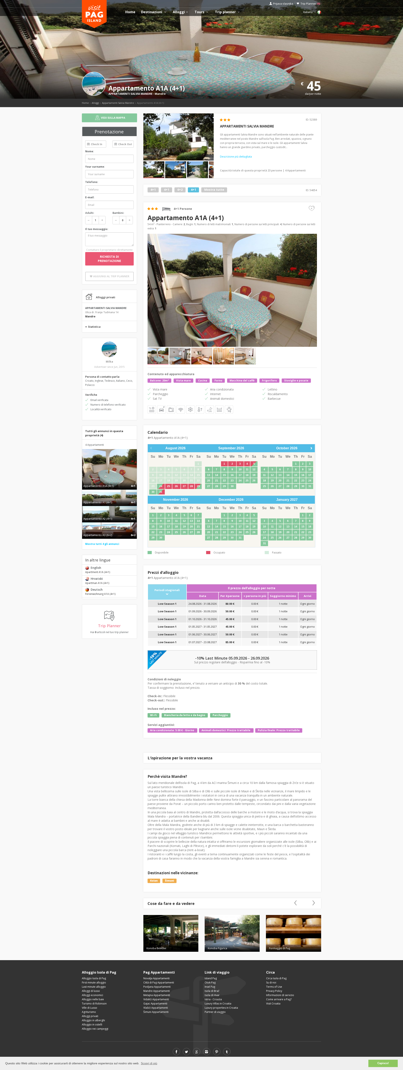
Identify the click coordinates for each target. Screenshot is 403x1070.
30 (153, 491)
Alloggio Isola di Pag (94, 978)
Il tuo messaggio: (96, 229)
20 (208, 480)
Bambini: (118, 213)
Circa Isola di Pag (276, 978)
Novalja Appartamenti (156, 978)
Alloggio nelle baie (93, 999)
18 (247, 475)
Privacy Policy (274, 991)
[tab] (109, 481)
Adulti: (89, 213)
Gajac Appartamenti (155, 1003)
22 (224, 480)
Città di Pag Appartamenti (158, 982)
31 (160, 491)
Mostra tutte (214, 190)
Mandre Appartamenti (156, 991)
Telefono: (91, 182)
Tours (200, 12)
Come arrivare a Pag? (279, 999)
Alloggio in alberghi (93, 1020)
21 (216, 480)
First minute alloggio (94, 982)
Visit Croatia (273, 1003)
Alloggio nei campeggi (95, 1029)
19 (254, 475)
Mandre (160, 94)
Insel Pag (210, 987)
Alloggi (179, 12)
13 (208, 475)
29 (198, 486)
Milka (109, 361)
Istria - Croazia (213, 999)
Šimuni (169, 881)
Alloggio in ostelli (92, 1024)
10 (240, 469)
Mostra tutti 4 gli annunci (102, 544)
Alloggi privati (90, 1016)
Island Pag (211, 978)
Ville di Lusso (89, 1008)
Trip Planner (310, 3)
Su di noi (271, 982)
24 (160, 486)
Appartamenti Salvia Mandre (118, 102)
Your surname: (95, 166)
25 (168, 486)
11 (247, 469)
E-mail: (89, 197)
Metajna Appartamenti (156, 995)
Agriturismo (89, 1012)
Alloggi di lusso (91, 991)
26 (176, 486)
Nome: (89, 151)
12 (254, 469)
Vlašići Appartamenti (155, 1008)
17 (240, 475)
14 (216, 475)
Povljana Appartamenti (157, 987)
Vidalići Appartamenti (156, 999)
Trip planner (226, 12)
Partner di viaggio (215, 1012)
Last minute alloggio (94, 987)
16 (232, 475)
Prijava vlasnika (283, 3)
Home (130, 12)
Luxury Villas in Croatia (218, 1003)
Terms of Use (274, 987)
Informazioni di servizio (280, 995)
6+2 (180, 190)
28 (191, 486)
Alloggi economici (92, 995)
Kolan (154, 881)
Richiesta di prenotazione (109, 259)
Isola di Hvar (212, 995)
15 (224, 475)
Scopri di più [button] (149, 1063)
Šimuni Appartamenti (156, 1012)
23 (232, 480)
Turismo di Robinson (94, 1003)
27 (184, 486)
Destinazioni (152, 12)
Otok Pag (210, 982)
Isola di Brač (212, 991)
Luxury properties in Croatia (221, 1008)
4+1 (153, 190)
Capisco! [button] (383, 1063)
